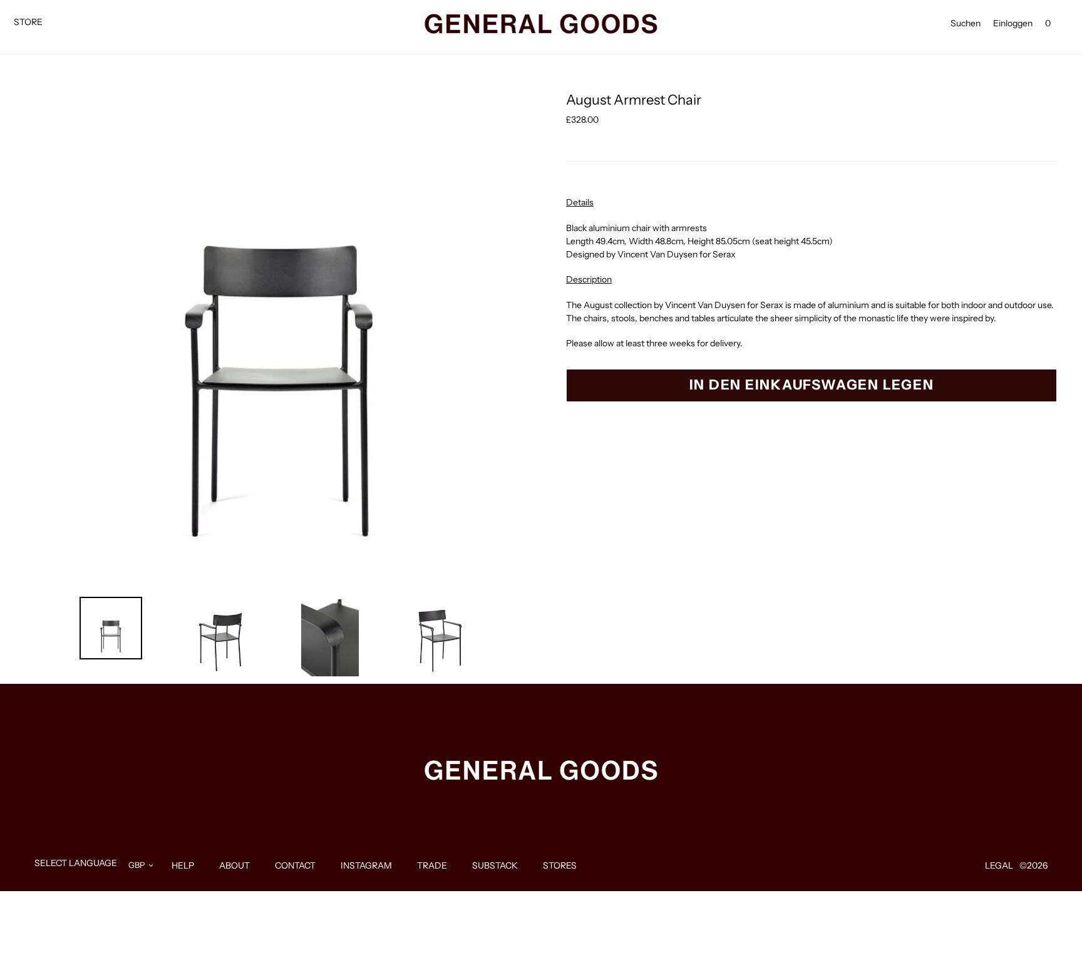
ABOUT (234, 865)
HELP (183, 865)
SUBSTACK (495, 865)
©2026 (1033, 865)
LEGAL (999, 865)
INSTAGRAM (366, 865)
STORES (560, 865)
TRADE (432, 865)
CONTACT (295, 865)
